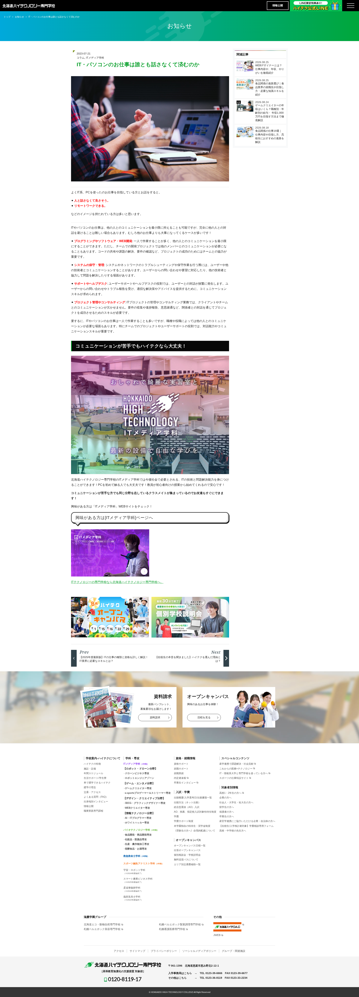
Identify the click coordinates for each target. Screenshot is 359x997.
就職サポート (181, 768)
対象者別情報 (229, 787)
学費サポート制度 (183, 821)
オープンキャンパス (188, 840)
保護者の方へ (226, 811)
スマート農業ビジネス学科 (138, 880)
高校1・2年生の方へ (230, 793)
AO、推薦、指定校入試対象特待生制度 (195, 811)
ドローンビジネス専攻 (137, 773)
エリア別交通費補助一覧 (187, 864)
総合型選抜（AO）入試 (186, 807)
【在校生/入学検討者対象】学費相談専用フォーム (246, 826)
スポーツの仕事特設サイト (233, 778)
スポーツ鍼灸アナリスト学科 (143, 863)
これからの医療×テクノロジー (235, 768)
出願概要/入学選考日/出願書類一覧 (193, 797)
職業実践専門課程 (93, 810)
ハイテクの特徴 (92, 763)
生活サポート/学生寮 (95, 778)
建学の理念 (90, 787)
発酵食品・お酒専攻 (136, 848)
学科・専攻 (132, 758)
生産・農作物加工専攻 (137, 844)
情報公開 (277, 5)
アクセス (119, 950)
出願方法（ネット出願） (187, 802)
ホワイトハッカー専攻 (137, 822)
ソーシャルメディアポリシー (199, 950)
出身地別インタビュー (96, 801)
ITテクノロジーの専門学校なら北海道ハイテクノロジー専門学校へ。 (117, 582)
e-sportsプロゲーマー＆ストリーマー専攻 (148, 793)
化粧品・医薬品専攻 (136, 839)
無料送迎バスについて (186, 859)
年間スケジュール (93, 773)
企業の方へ (225, 797)
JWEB (216, 935)
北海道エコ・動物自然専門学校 (102, 924)
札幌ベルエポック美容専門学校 (102, 929)
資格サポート (181, 763)
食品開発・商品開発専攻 (138, 834)
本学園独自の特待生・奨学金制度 (192, 826)
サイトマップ (137, 950)
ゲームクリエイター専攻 (138, 788)
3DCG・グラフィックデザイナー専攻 (145, 803)
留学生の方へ (226, 807)
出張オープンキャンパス (187, 850)
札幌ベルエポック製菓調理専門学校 (180, 924)
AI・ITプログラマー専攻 (138, 818)
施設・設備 (90, 768)
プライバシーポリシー (164, 950)
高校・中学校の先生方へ (232, 830)
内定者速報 (180, 778)
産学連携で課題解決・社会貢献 (236, 763)
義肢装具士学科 (133, 898)
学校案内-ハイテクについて (103, 758)
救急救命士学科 (136, 856)
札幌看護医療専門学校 (172, 929)
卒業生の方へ (226, 816)
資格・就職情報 (185, 758)
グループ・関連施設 (233, 950)
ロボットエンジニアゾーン (139, 778)
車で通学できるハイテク (97, 782)
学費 (176, 816)
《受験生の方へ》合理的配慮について (194, 830)
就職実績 (179, 773)
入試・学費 (183, 792)
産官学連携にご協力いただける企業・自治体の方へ (247, 821)
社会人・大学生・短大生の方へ (236, 802)
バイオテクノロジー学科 (141, 829)
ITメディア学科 (95, 57)
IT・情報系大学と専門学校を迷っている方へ (243, 773)
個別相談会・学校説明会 (187, 854)
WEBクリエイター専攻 (137, 807)
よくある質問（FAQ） (96, 796)
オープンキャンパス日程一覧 (189, 845)
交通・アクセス (92, 792)
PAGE (349, 988)
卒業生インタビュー (185, 782)
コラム (81, 57)
